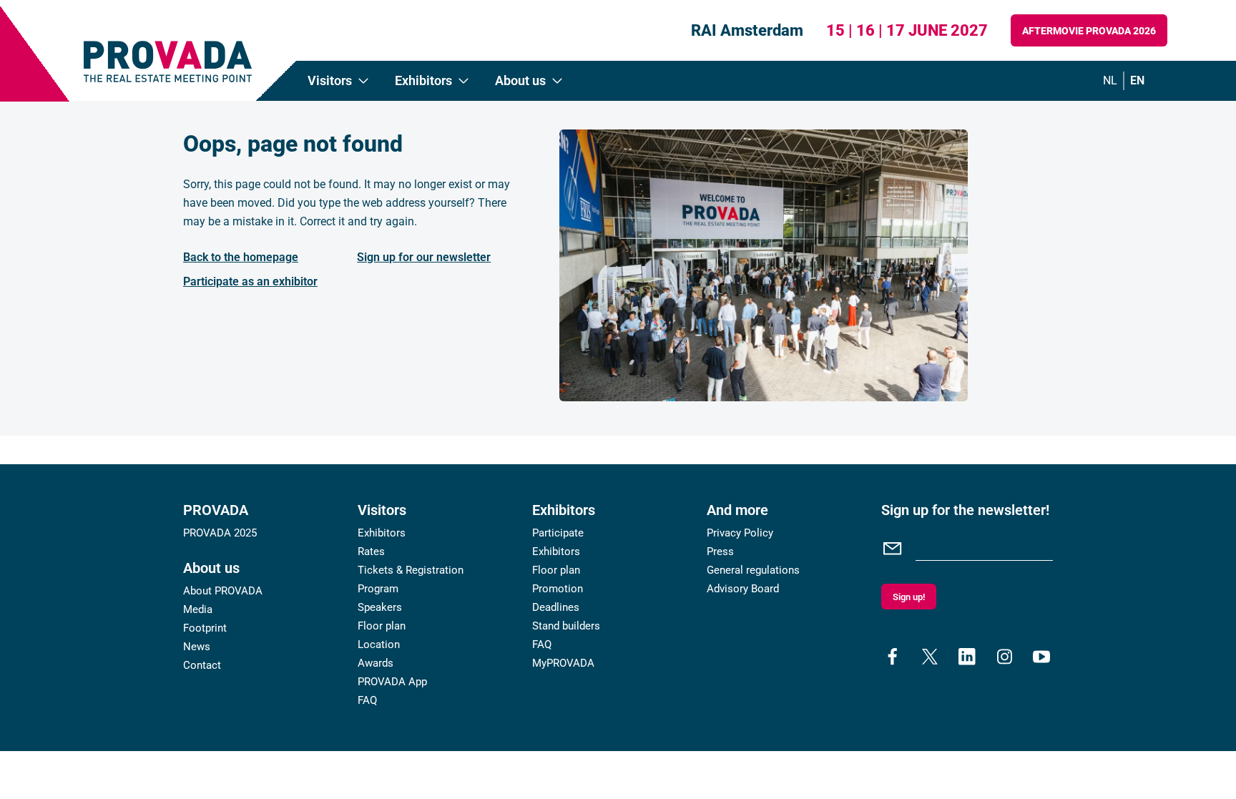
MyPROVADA (563, 663)
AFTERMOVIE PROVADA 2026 (1089, 30)
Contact (202, 665)
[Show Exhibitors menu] (463, 81)
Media (197, 609)
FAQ (367, 700)
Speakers (380, 607)
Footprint (205, 628)
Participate (558, 532)
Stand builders (566, 625)
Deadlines (555, 607)
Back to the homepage (240, 257)
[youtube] (1041, 656)
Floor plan (382, 625)
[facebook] (892, 656)
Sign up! (909, 597)
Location (379, 644)
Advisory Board (743, 588)
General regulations (753, 570)
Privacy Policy (740, 532)
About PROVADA (223, 590)
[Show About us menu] (557, 81)
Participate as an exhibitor (250, 281)
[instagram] (1004, 656)
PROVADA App (392, 681)
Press (720, 551)
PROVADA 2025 (220, 532)
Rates (371, 551)
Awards (375, 663)
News (196, 646)
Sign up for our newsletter (424, 257)
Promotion (557, 588)
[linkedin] (967, 656)
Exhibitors (382, 532)
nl (1110, 80)
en (1137, 80)
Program (378, 588)
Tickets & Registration (411, 570)
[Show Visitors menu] (363, 81)
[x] (929, 656)
